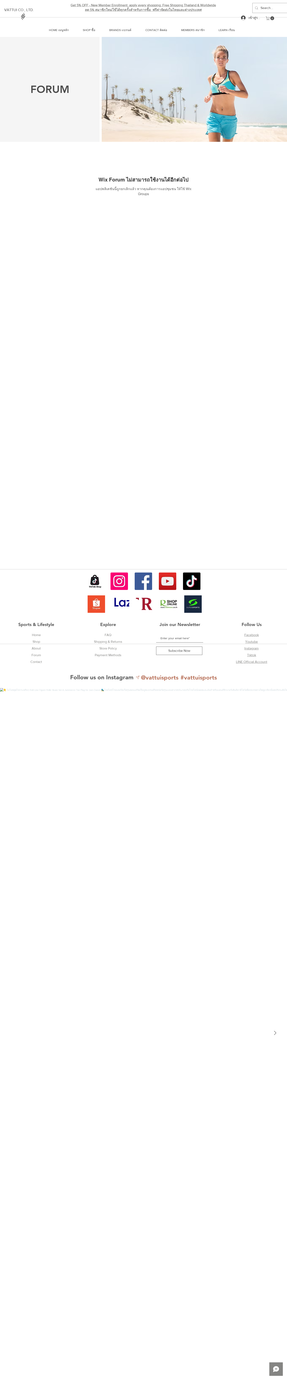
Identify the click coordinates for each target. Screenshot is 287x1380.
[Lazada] (120, 604)
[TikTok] (191, 581)
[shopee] (96, 604)
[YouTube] (167, 581)
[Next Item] (275, 1033)
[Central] (144, 604)
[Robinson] (169, 604)
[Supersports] (193, 604)
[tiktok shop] (95, 581)
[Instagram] (119, 581)
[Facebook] (143, 581)
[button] (270, 18)
